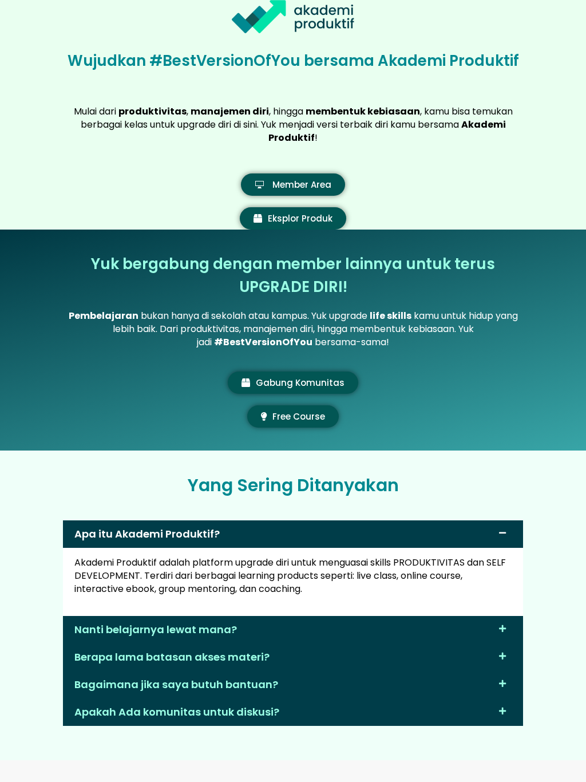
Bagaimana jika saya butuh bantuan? (176, 684)
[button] (293, 534)
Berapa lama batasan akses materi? (172, 657)
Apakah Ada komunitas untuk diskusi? (176, 712)
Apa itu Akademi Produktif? (147, 534)
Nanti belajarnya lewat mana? (155, 629)
